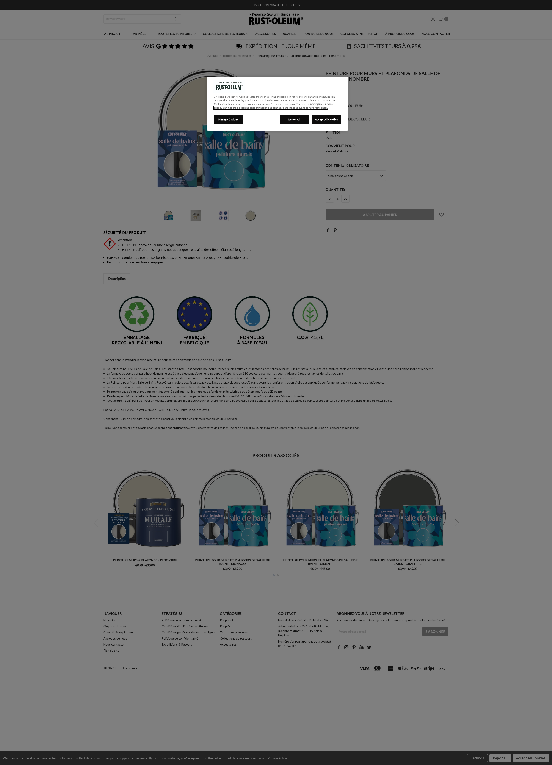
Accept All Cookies (326, 119)
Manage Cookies (228, 119)
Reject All (294, 119)
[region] (277, 104)
